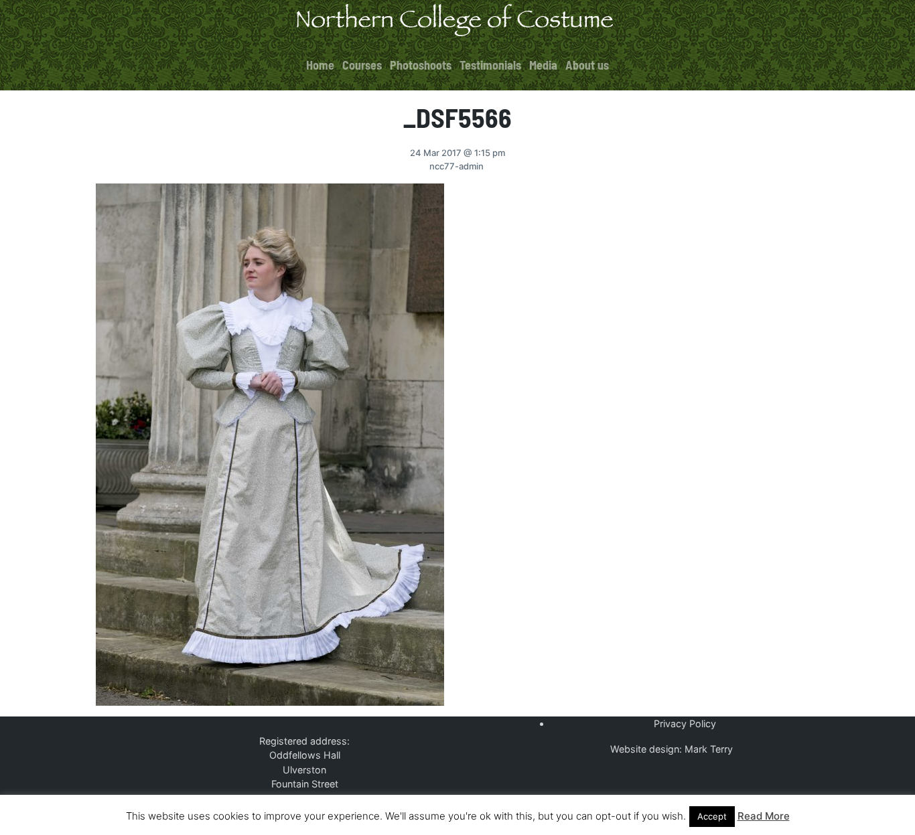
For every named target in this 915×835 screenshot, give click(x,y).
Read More (763, 816)
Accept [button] (712, 816)
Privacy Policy (685, 723)
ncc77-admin (456, 166)
